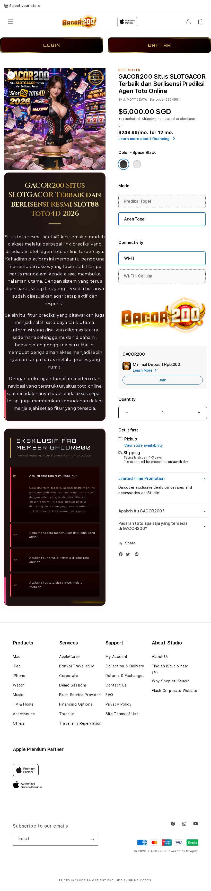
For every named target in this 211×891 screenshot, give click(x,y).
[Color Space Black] (123, 164)
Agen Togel (135, 219)
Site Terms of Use (122, 714)
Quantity (126, 399)
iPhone (19, 676)
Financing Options (75, 704)
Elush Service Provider (79, 695)
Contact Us (116, 685)
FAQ (109, 695)
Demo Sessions (73, 685)
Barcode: (157, 99)
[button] (10, 21)
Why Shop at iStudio (171, 681)
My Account (117, 657)
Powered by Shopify (182, 851)
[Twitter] (129, 555)
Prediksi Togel (137, 201)
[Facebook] (122, 555)
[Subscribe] (92, 839)
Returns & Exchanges (125, 676)
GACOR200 (157, 851)
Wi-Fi (129, 258)
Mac (17, 657)
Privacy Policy (118, 704)
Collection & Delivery (125, 666)
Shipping (149, 119)
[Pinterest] (138, 555)
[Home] (79, 22)
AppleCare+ (69, 657)
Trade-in (67, 714)
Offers (19, 723)
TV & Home (23, 704)
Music (18, 695)
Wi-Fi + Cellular (138, 276)
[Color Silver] (137, 164)
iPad (17, 666)
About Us (160, 657)
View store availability (143, 445)
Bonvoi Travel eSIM (77, 666)
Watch (19, 685)
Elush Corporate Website (174, 691)
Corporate (68, 676)
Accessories (24, 714)
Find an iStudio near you (170, 669)
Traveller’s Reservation (80, 723)
